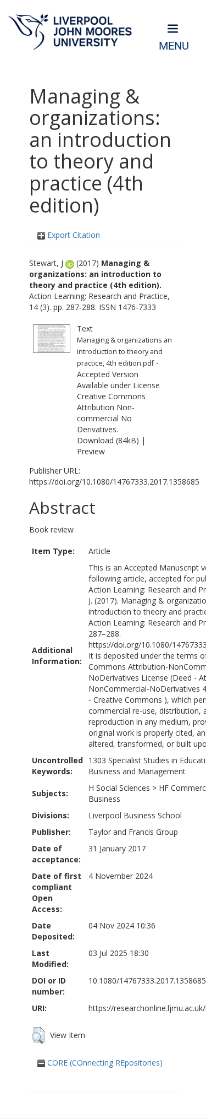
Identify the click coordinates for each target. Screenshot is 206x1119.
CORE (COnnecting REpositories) (104, 1062)
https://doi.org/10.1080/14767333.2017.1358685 (114, 481)
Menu (174, 46)
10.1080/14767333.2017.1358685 (147, 980)
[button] (38, 1035)
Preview (91, 451)
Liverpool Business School (135, 815)
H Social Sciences (119, 788)
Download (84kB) (108, 440)
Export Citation (72, 235)
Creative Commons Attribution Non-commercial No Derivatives (111, 412)
